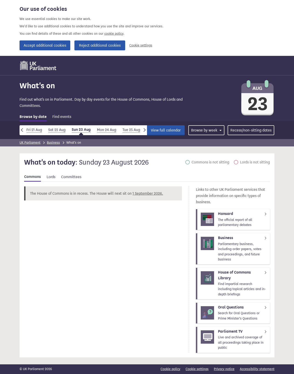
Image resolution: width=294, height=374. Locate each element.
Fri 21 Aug (34, 130)
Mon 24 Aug (106, 130)
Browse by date (33, 116)
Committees (71, 177)
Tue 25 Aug (131, 130)
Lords (51, 177)
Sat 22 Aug (56, 130)
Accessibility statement (257, 369)
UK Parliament (30, 143)
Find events (61, 116)
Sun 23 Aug (81, 129)
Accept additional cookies (45, 45)
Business (53, 143)
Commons (32, 176)
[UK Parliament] (38, 65)
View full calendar (166, 130)
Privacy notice (224, 369)
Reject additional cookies (100, 45)
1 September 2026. (148, 193)
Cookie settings (140, 45)
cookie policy (113, 34)
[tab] (33, 118)
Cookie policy (170, 369)
